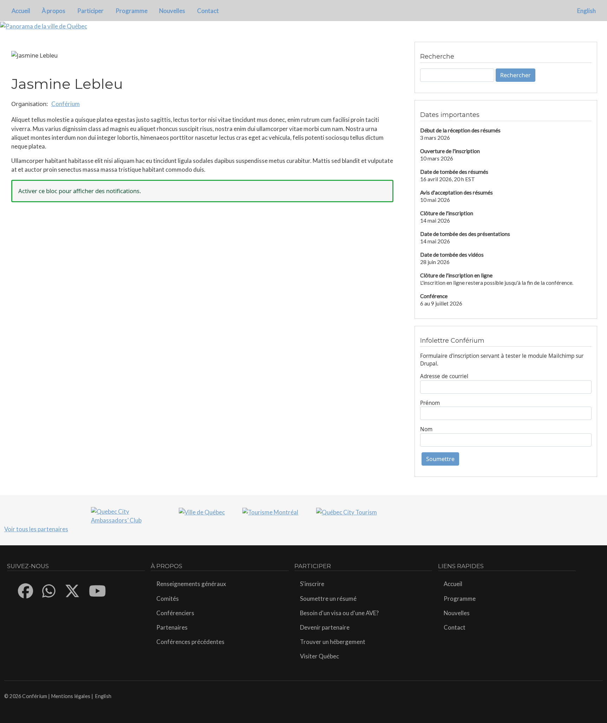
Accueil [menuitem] (21, 10)
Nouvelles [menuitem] (172, 10)
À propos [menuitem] (53, 10)
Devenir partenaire (325, 627)
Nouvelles (457, 613)
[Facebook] (25, 591)
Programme (460, 598)
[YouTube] (98, 591)
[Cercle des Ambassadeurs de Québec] (126, 515)
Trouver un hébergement (332, 641)
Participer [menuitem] (90, 10)
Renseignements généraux (191, 583)
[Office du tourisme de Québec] (346, 511)
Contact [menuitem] (208, 10)
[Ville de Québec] (202, 511)
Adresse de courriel (444, 376)
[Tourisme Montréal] (270, 511)
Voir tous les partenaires (36, 529)
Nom (426, 429)
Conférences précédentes (190, 641)
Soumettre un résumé (328, 598)
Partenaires (172, 627)
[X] (72, 591)
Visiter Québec (319, 656)
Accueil (453, 583)
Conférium (65, 103)
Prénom (430, 402)
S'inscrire (312, 583)
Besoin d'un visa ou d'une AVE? (339, 613)
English (586, 10)
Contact (454, 627)
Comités (167, 598)
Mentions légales (70, 696)
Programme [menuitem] (132, 10)
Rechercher (515, 75)
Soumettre (440, 459)
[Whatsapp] (49, 591)
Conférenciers (175, 613)
